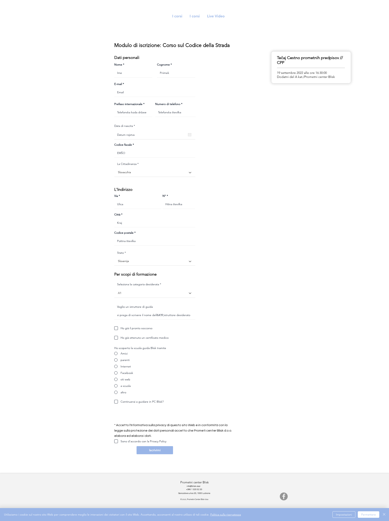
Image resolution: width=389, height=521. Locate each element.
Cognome (163, 64)
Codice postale (124, 232)
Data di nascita (125, 125)
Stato (120, 252)
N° (164, 195)
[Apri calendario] (189, 134)
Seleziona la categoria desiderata (138, 284)
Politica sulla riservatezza (225, 514)
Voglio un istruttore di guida (135, 306)
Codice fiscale (123, 144)
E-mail (118, 84)
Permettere (368, 514)
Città (117, 214)
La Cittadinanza (127, 163)
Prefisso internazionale (128, 104)
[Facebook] (284, 496)
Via (116, 195)
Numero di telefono (167, 104)
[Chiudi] (384, 514)
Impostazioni (344, 514)
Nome (118, 64)
